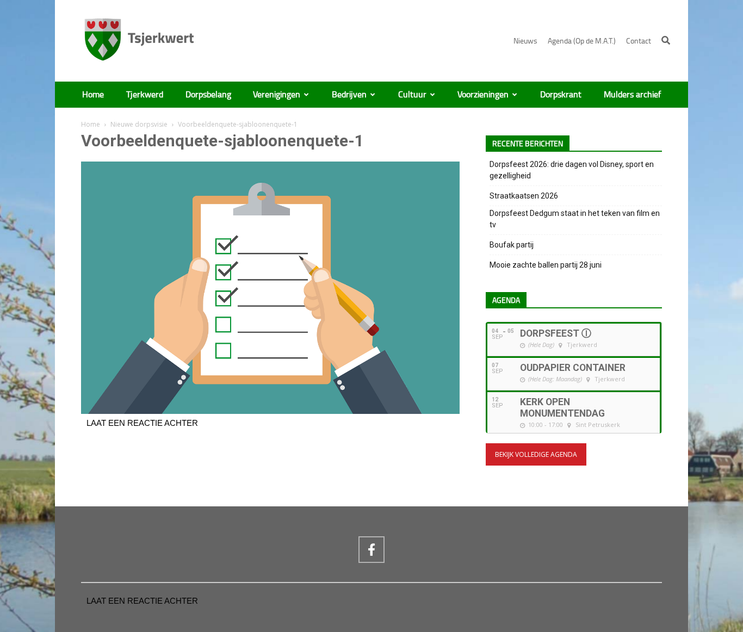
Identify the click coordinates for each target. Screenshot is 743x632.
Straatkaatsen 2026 (524, 195)
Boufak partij (512, 244)
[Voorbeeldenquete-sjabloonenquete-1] (270, 411)
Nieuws (525, 41)
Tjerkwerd (144, 94)
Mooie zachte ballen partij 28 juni (546, 265)
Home (93, 94)
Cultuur (412, 94)
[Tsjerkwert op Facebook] (371, 549)
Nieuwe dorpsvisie (139, 124)
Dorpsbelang (208, 94)
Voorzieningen (483, 94)
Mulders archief (632, 94)
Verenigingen (276, 94)
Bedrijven (349, 94)
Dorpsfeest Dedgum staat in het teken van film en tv (575, 219)
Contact (638, 41)
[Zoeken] (665, 40)
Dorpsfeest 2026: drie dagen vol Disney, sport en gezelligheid (572, 170)
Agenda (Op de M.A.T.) (582, 41)
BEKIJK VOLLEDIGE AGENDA (536, 454)
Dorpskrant (560, 94)
